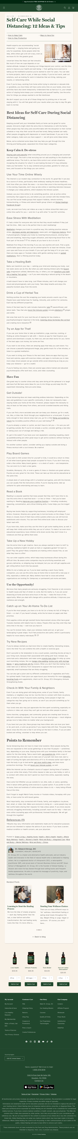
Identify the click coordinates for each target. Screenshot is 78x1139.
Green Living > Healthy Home (26, 837)
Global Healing (41, 1134)
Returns (24, 1012)
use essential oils (48, 754)
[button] (4, 8)
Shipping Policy (27, 1008)
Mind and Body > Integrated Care (52, 839)
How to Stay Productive (17, 38)
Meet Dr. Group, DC (46, 1004)
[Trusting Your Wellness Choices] (22, 894)
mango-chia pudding (40, 661)
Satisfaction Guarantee (62, 1022)
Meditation (11, 229)
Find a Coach (26, 1028)
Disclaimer (35, 1094)
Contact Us (39, 1081)
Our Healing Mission (46, 1008)
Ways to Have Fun (47, 35)
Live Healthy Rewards (9, 1014)
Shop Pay (25, 1017)
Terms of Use (25, 1094)
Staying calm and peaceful (17, 155)
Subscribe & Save (11, 1008)
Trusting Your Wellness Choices (21, 906)
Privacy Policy (45, 1094)
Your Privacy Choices (12, 1034)
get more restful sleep (42, 762)
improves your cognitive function (35, 501)
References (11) (16, 820)
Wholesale (61, 1012)
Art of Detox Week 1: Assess (52, 906)
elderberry (58, 310)
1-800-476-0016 (39, 1070)
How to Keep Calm (15, 35)
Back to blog (40, 937)
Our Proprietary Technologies (45, 1022)
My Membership (10, 1019)
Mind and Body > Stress (38, 842)
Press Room (61, 1017)
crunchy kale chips (49, 658)
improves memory (59, 232)
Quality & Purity (45, 1017)
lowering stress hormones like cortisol (55, 320)
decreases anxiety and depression (25, 232)
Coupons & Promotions (26, 1022)
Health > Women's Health (28, 839)
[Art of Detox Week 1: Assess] (55, 894)
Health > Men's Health (47, 837)
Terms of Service (10, 1030)
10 (35, 635)
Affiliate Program (63, 1008)
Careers (60, 1004)
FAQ (23, 1004)
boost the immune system (38, 310)
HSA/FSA (61, 1028)
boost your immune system (41, 765)
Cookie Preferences (29, 1032)
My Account (9, 1004)
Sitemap (54, 1094)
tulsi (48, 307)
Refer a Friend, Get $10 (11, 1025)
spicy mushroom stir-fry (24, 664)
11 (37, 635)
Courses (42, 1012)
